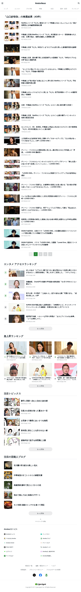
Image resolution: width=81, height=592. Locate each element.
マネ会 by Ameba (11, 538)
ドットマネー (46, 534)
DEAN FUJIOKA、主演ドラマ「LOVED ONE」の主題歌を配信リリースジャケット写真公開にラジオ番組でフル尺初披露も (49, 232)
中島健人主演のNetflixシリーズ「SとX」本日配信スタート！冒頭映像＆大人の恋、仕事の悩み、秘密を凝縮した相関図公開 (48, 35)
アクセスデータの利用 (53, 570)
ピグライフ (9, 551)
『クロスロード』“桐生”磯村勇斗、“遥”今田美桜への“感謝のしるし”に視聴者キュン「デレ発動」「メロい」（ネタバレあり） (67, 358)
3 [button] (45, 254)
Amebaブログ (46, 538)
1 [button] (35, 254)
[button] (50, 254)
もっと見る (40, 328)
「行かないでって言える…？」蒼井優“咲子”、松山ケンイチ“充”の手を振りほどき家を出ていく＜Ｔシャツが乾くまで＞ (42, 358)
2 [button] (40, 254)
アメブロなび (9, 556)
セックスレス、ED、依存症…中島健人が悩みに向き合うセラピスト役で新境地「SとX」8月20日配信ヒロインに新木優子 (49, 128)
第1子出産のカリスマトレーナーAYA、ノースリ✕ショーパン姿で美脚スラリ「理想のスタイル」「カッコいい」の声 (16, 358)
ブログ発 (29, 9)
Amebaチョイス (10, 534)
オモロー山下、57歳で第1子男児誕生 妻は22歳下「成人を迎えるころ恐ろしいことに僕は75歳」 (17, 379)
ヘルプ (53, 566)
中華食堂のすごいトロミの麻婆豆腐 (28, 475)
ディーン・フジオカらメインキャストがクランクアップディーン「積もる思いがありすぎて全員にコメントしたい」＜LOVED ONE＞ (49, 162)
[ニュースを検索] (78, 3)
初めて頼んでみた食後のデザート (27, 495)
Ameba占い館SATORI (49, 551)
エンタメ (17, 9)
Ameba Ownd (10, 543)
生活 (52, 9)
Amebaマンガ (46, 547)
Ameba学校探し (47, 556)
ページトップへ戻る (40, 521)
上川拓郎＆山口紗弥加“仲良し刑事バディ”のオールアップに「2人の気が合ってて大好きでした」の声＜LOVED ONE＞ (48, 139)
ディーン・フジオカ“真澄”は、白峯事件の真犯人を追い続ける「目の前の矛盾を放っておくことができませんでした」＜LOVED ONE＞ (48, 186)
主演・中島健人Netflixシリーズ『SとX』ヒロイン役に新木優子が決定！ (47, 105)
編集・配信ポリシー (42, 566)
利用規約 (23, 570)
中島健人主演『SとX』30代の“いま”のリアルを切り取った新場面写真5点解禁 (48, 47)
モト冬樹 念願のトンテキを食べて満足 (29, 505)
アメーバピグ (46, 543)
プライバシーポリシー (36, 570)
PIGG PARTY (9, 547)
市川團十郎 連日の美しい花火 (25, 465)
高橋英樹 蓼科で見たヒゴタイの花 (27, 485)
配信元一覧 (28, 566)
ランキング (75, 9)
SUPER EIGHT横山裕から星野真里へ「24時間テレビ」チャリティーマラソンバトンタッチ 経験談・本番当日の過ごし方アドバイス (51, 306)
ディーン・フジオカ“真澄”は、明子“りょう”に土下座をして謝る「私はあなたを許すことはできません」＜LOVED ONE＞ (48, 209)
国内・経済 (63, 9)
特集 (40, 9)
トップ (6, 9)
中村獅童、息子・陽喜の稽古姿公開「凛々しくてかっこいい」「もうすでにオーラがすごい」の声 (66, 379)
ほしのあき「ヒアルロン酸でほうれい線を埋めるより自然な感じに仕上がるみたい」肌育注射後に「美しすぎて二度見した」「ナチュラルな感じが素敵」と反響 (51, 272)
